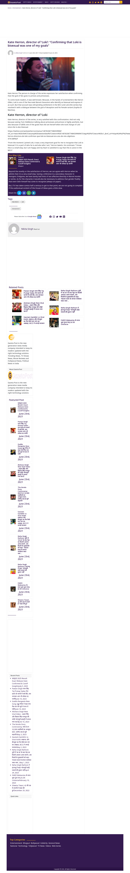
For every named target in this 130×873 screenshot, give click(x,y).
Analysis (63, 2)
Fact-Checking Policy (20, 819)
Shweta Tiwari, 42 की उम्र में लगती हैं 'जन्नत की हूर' (24, 602)
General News (54, 843)
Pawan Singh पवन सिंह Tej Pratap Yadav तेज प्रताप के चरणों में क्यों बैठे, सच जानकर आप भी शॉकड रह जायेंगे (66, 160)
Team (14, 804)
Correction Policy (19, 809)
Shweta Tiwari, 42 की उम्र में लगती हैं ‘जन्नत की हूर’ (21, 788)
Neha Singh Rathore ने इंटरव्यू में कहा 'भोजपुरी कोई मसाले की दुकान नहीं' (24, 568)
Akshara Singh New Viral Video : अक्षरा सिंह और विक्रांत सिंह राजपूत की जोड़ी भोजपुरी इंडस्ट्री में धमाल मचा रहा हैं (34, 307)
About (14, 799)
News (46, 2)
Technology (23, 846)
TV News (41, 846)
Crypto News (27, 2)
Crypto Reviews (55, 2)
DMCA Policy (17, 812)
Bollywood (35, 843)
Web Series (56, 846)
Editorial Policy (18, 814)
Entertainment (38, 2)
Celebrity (44, 843)
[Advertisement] (65, 22)
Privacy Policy (17, 807)
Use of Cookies (18, 830)
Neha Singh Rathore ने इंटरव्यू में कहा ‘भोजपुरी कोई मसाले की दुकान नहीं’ (70, 310)
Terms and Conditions (21, 827)
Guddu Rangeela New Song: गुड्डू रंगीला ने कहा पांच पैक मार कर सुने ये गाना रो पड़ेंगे (24, 449)
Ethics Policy (17, 817)
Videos (48, 846)
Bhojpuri (21, 166)
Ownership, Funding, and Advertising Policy (21, 823)
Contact (15, 802)
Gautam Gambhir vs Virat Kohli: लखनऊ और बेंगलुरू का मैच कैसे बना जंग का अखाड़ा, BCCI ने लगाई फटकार (34, 320)
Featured (21, 157)
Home (9, 8)
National (13, 846)
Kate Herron (15, 202)
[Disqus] (45, 259)
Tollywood (32, 846)
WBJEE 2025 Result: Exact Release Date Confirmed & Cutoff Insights (29, 161)
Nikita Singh (19, 53)
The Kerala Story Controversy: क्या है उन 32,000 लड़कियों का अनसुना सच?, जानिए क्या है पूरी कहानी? (23, 494)
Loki (23, 202)
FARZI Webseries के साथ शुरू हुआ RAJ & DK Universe (70, 322)
